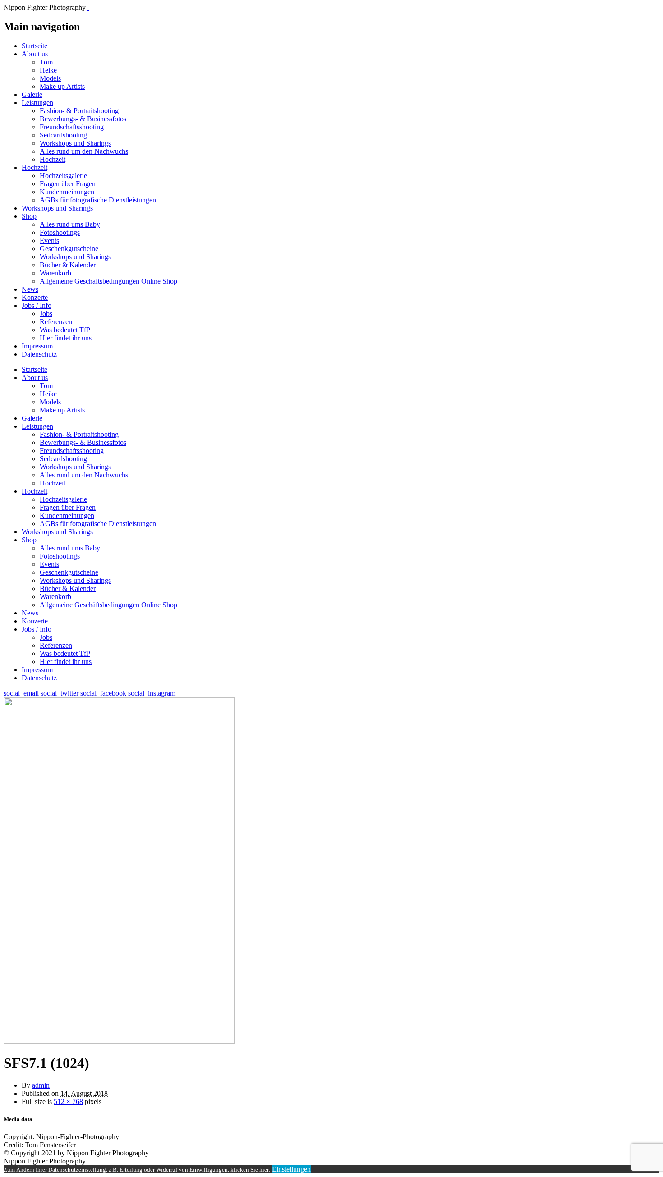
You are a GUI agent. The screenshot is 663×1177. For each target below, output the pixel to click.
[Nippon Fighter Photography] (88, 7)
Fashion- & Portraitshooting (79, 110)
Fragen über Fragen (68, 184)
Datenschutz (39, 354)
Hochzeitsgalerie (63, 175)
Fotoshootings (60, 232)
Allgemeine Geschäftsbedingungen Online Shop (108, 281)
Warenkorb (55, 273)
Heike (48, 70)
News (30, 289)
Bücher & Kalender (68, 265)
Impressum (37, 346)
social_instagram (151, 693)
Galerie (32, 94)
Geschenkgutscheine (69, 248)
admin (41, 1085)
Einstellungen (291, 1169)
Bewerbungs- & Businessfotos (83, 119)
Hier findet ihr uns (66, 338)
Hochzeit (52, 159)
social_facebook (104, 693)
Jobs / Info (36, 305)
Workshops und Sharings (75, 143)
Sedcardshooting (63, 135)
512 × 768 (68, 1101)
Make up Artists (62, 86)
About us (35, 54)
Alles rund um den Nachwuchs (84, 151)
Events (49, 240)
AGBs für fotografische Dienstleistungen (98, 200)
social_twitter (60, 693)
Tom (46, 62)
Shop (29, 216)
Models (50, 78)
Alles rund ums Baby (70, 224)
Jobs (46, 313)
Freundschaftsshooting (72, 127)
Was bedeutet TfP (65, 330)
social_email (22, 693)
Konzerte (35, 297)
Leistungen (37, 102)
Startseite (34, 46)
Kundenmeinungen (67, 192)
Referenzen (56, 321)
